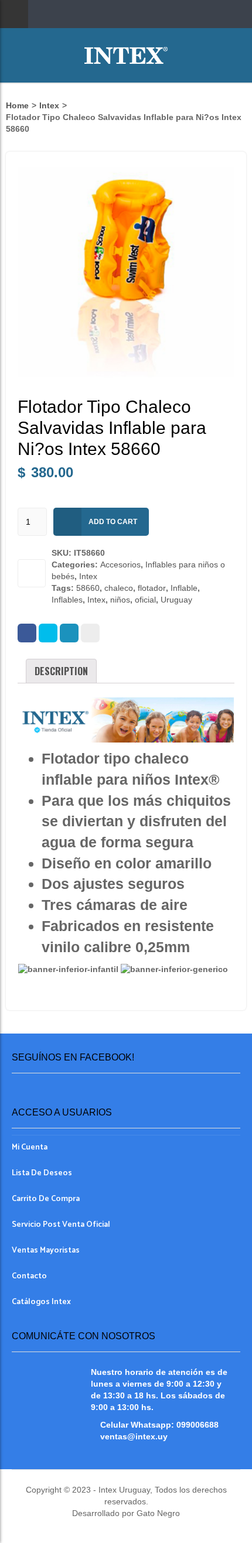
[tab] (61, 671)
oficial (145, 599)
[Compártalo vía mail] (90, 633)
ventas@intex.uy (134, 1436)
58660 (88, 588)
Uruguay (176, 599)
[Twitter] (48, 633)
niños (120, 599)
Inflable (184, 588)
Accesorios (120, 564)
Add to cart (112, 522)
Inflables (67, 599)
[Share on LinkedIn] (69, 633)
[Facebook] (27, 633)
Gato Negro (157, 1513)
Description (61, 671)
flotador (152, 588)
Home (17, 105)
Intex (49, 105)
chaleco (118, 588)
